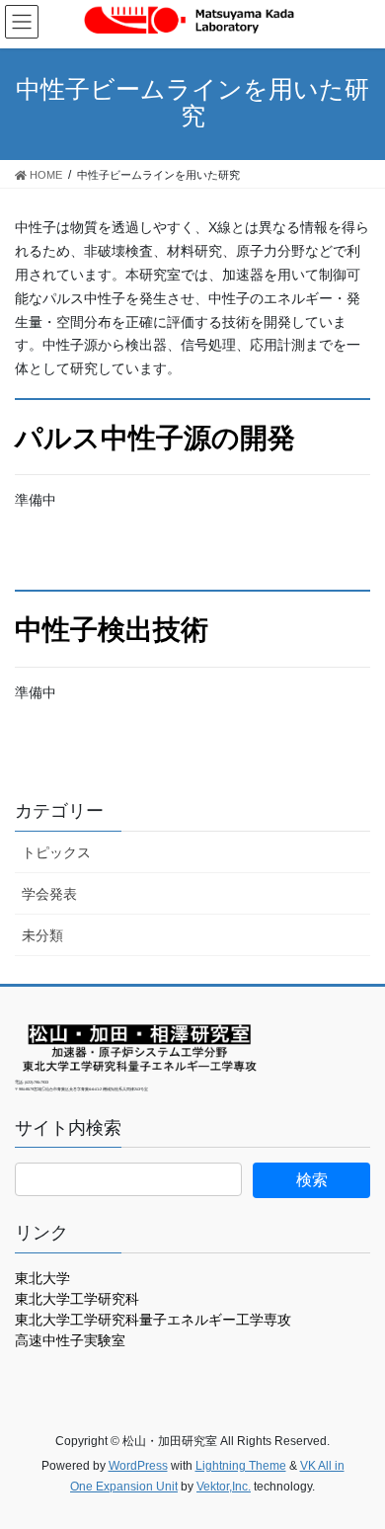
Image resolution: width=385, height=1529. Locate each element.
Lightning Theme (240, 1466)
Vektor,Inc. (223, 1486)
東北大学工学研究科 (77, 1299)
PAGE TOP (356, 1466)
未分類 (42, 935)
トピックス (56, 852)
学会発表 (49, 894)
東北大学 (42, 1278)
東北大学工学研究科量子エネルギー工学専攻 (153, 1320)
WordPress (138, 1466)
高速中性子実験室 (70, 1340)
